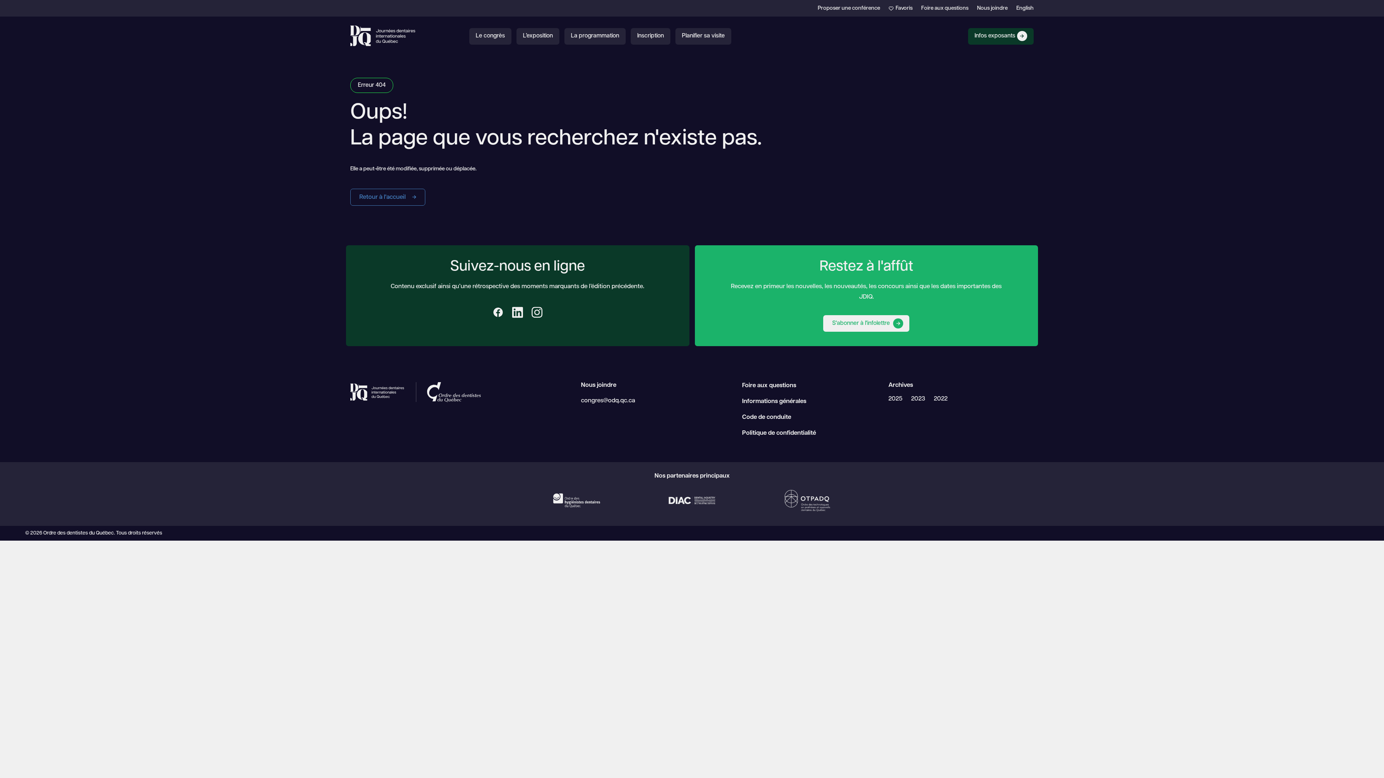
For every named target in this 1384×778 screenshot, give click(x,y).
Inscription (650, 36)
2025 (895, 399)
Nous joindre (992, 8)
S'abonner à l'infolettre (861, 323)
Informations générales (774, 401)
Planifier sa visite (703, 36)
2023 (918, 399)
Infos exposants (995, 36)
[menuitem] (1025, 8)
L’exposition (538, 36)
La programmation (595, 36)
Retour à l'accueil (383, 197)
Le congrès (490, 36)
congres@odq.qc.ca (608, 401)
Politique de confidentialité (779, 433)
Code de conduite (766, 417)
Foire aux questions (944, 8)
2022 (941, 399)
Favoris (904, 8)
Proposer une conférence (849, 8)
